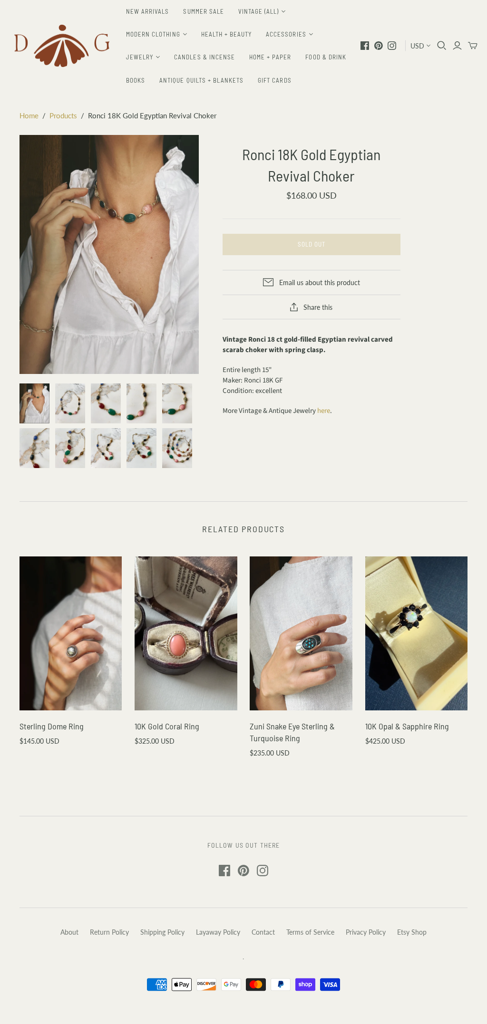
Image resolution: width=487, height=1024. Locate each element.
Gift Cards (274, 80)
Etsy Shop (412, 932)
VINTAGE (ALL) (258, 11)
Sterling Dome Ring (51, 726)
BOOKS (135, 80)
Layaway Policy (218, 932)
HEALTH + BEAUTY (226, 34)
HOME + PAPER (270, 57)
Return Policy (109, 932)
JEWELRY (139, 57)
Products (63, 115)
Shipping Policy (162, 932)
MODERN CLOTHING (153, 34)
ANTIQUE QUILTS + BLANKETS (201, 80)
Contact (263, 932)
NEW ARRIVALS (147, 11)
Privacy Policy (366, 932)
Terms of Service (310, 932)
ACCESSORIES (286, 34)
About (69, 932)
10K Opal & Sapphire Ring (407, 726)
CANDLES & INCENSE (204, 57)
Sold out (311, 244)
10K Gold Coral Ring (167, 726)
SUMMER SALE (203, 11)
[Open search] (442, 45)
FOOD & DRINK (325, 57)
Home (29, 115)
